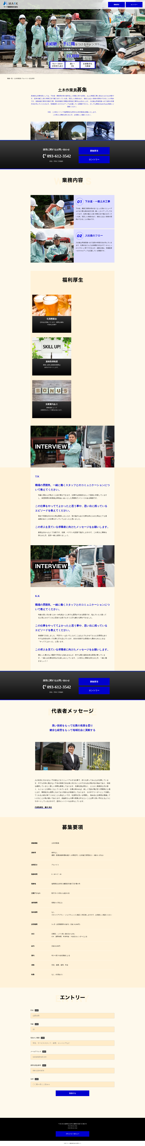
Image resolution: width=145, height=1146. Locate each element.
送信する (72, 1093)
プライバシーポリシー (72, 1134)
